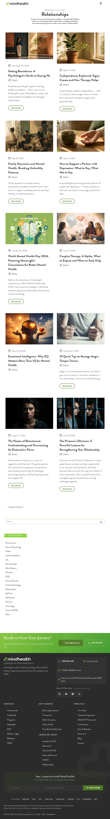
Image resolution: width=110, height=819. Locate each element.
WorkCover (60, 799)
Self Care (9, 593)
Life (7, 559)
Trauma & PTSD (12, 610)
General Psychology (13, 547)
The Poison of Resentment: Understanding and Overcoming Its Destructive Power (28, 445)
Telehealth (11, 724)
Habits (8, 551)
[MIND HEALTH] (17, 3)
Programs (11, 719)
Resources (82, 733)
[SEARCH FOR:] (55, 521)
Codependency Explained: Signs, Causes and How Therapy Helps (80, 77)
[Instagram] (60, 694)
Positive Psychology (13, 585)
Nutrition (9, 572)
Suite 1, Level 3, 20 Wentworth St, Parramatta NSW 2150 (81, 680)
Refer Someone (49, 719)
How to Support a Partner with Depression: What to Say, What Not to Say (79, 168)
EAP (9, 729)
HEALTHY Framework (87, 719)
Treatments (11, 715)
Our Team (82, 710)
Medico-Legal (13, 733)
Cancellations (51, 814)
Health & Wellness (13, 555)
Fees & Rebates (84, 729)
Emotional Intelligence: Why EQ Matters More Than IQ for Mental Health (29, 360)
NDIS (9, 743)
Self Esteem (10, 597)
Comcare (70, 799)
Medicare (11, 738)
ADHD (45, 760)
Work (8, 614)
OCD (8, 576)
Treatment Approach (86, 715)
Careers (81, 743)
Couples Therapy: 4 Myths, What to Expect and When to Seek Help (80, 258)
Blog (79, 738)
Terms (43, 814)
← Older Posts (14, 507)
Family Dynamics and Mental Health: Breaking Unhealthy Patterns (26, 168)
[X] (79, 694)
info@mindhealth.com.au (71, 670)
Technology (10, 606)
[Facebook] (66, 694)
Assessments (12, 710)
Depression (47, 745)
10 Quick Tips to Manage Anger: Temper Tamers (79, 358)
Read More (16, 108)
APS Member (87, 799)
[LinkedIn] (73, 694)
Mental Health (11, 564)
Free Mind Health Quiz (52, 729)
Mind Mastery (11, 568)
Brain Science (11, 543)
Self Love (9, 601)
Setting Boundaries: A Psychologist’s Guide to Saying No (29, 73)
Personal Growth (12, 580)
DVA (40, 799)
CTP (78, 799)
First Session (83, 724)
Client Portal (47, 724)
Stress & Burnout (49, 755)
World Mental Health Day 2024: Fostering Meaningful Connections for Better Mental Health (28, 262)
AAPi (95, 799)
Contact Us (47, 715)
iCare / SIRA (49, 799)
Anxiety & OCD (49, 741)
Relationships (11, 589)
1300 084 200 (97, 642)
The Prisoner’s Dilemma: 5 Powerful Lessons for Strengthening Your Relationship (80, 445)
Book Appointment (72, 642)
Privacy (38, 814)
